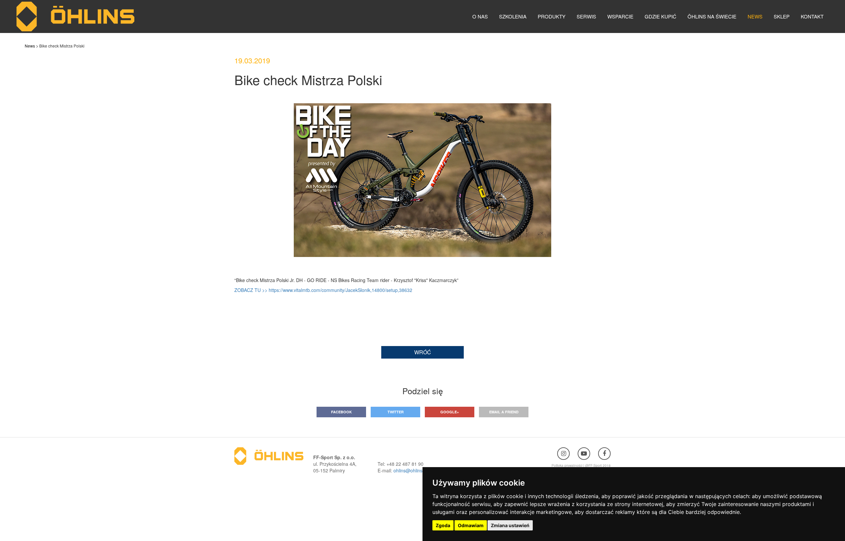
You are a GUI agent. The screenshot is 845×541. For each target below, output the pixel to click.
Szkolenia (512, 16)
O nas (480, 16)
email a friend (504, 411)
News (755, 16)
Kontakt (812, 16)
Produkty (551, 16)
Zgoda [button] (443, 525)
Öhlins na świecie (712, 16)
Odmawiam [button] (471, 525)
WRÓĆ (422, 352)
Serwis (586, 16)
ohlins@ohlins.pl (410, 470)
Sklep (782, 16)
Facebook (341, 411)
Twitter (396, 411)
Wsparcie (620, 16)
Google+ (449, 411)
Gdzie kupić (660, 16)
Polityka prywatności (567, 465)
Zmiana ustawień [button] (510, 525)
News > (31, 45)
